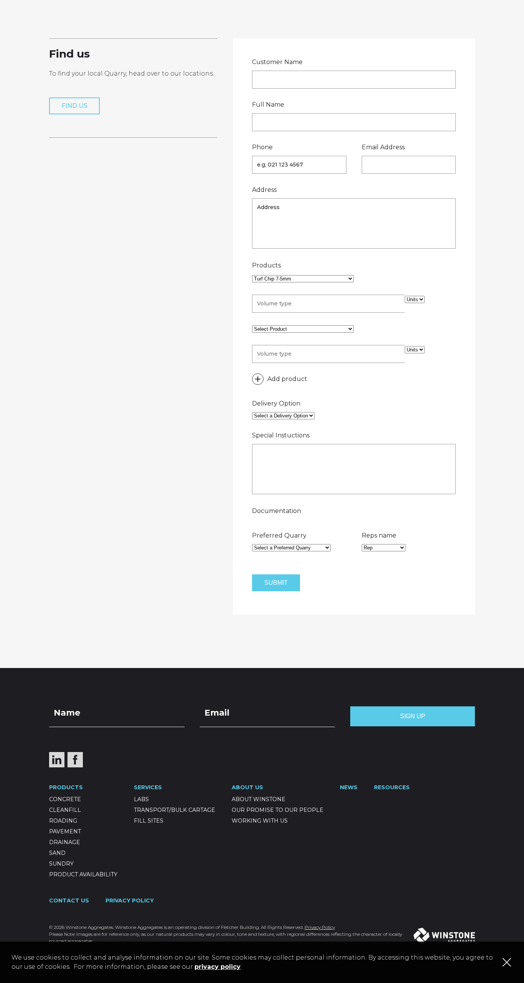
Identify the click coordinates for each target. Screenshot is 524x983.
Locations (286, 6)
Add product (287, 379)
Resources (341, 34)
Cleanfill (65, 810)
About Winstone (258, 799)
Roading (63, 820)
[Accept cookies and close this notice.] (506, 962)
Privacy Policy (129, 900)
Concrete (65, 799)
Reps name (379, 535)
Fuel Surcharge (487, 6)
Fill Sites (148, 820)
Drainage (64, 842)
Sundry (61, 863)
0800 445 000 (481, 34)
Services (226, 34)
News (260, 34)
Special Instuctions (281, 435)
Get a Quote (341, 6)
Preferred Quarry (279, 535)
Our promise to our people (277, 810)
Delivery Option (276, 403)
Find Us (74, 105)
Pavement (65, 831)
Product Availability (83, 874)
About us (296, 34)
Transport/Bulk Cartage (174, 810)
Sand (57, 852)
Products (183, 34)
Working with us (260, 820)
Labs (141, 799)
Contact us (391, 34)
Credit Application (411, 6)
